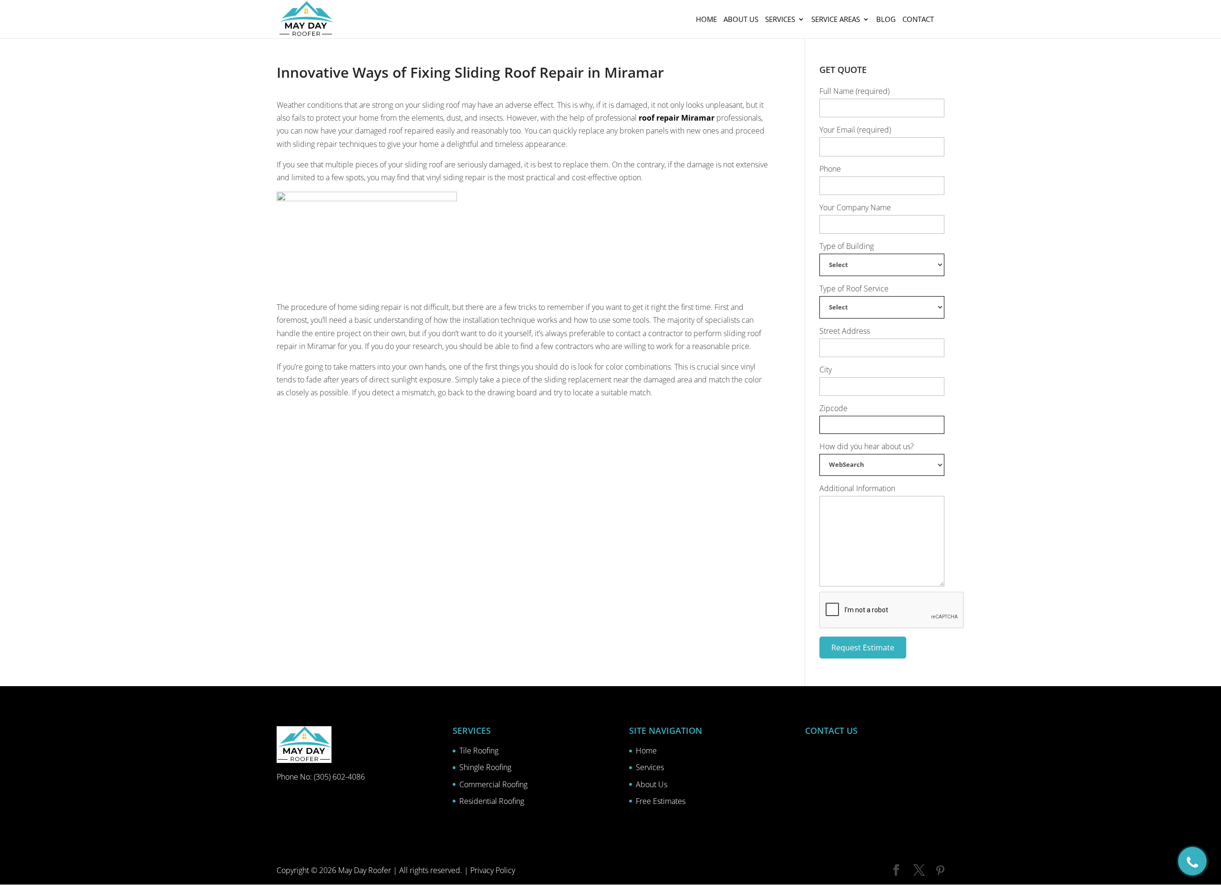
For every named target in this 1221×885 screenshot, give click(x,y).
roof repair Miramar (676, 118)
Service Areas (835, 20)
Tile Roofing (478, 750)
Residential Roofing (491, 801)
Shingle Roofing (485, 767)
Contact (918, 20)
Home (706, 20)
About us (741, 20)
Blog (886, 20)
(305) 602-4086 (339, 777)
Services (780, 20)
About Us (651, 784)
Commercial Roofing (493, 784)
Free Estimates (660, 801)
